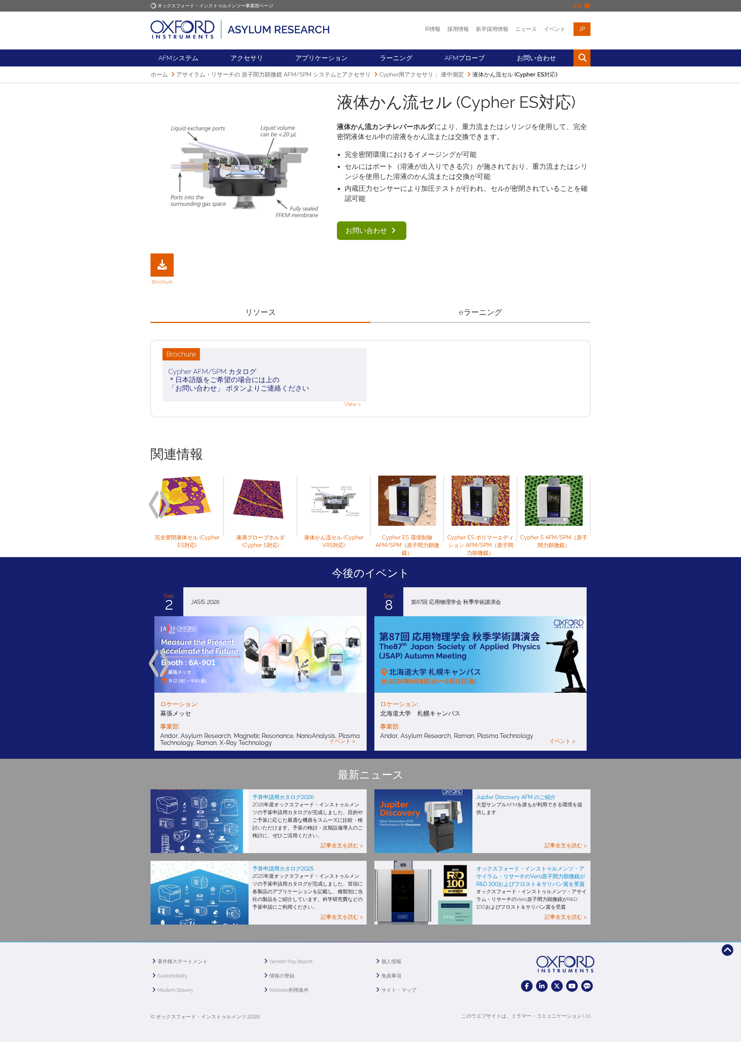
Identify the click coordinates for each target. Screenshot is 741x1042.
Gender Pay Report (291, 961)
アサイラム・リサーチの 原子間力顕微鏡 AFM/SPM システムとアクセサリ (273, 74)
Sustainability (172, 976)
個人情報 (391, 961)
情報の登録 (281, 976)
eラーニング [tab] (480, 312)
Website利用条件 (289, 990)
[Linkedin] (542, 986)
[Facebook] (527, 986)
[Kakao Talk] (587, 986)
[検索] (564, 57)
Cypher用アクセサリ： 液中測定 (421, 74)
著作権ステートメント (182, 961)
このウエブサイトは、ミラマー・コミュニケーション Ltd (525, 1016)
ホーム (159, 74)
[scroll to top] (727, 950)
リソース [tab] (260, 312)
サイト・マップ (398, 990)
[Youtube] (572, 986)
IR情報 (432, 29)
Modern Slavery (175, 990)
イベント (554, 29)
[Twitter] (557, 986)
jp (582, 29)
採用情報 (458, 29)
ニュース (526, 29)
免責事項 (391, 976)
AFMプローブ (465, 58)
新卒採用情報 (492, 29)
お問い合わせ (367, 230)
